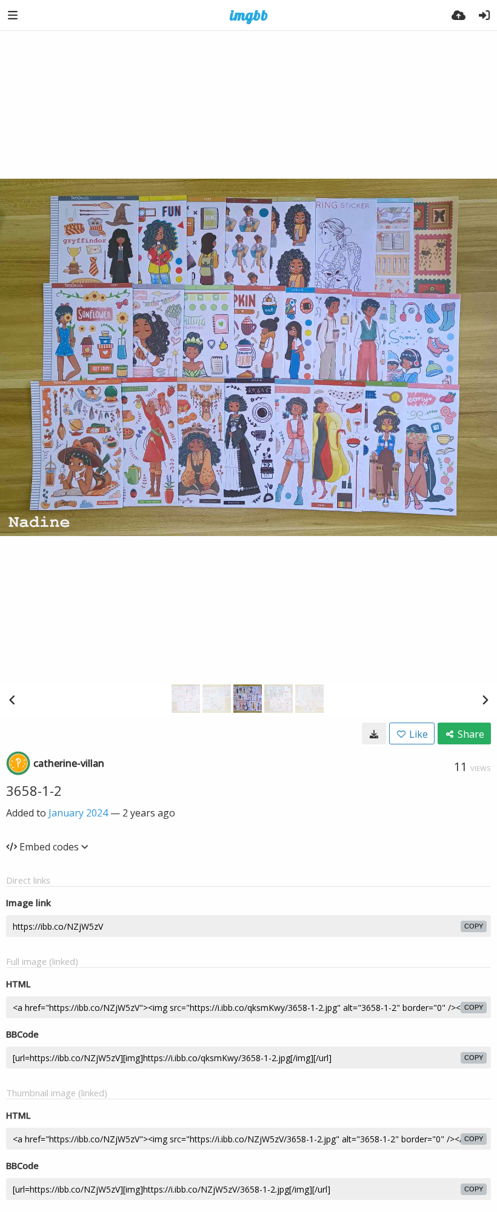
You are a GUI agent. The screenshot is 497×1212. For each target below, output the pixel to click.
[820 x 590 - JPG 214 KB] (374, 733)
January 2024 (78, 813)
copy (473, 926)
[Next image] (485, 699)
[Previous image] (12, 699)
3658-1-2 (34, 790)
